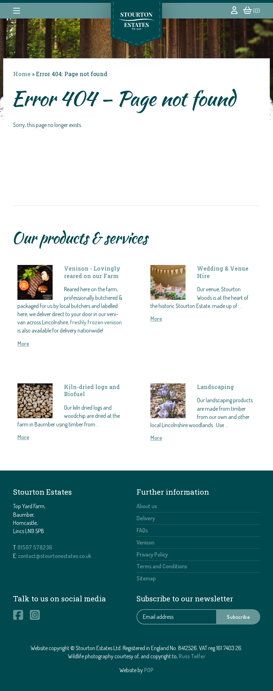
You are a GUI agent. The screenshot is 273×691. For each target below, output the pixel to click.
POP (149, 670)
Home (22, 74)
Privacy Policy (152, 554)
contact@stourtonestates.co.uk (54, 555)
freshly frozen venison (96, 322)
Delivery (145, 518)
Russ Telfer (192, 656)
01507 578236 (34, 547)
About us (146, 506)
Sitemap (146, 578)
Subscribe (238, 616)
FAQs (142, 530)
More (23, 343)
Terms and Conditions (161, 566)
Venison (145, 542)
